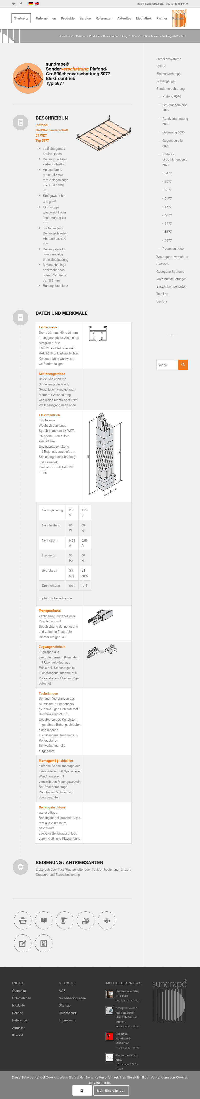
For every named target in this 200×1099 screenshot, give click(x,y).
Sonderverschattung (170, 88)
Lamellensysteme (168, 58)
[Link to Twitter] (13, 3)
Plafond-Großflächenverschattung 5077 (175, 159)
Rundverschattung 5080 (175, 121)
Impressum (67, 1020)
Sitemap (64, 1005)
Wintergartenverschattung (172, 256)
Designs (162, 301)
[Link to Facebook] (21, 3)
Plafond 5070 (171, 96)
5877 (168, 231)
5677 (168, 215)
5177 (168, 173)
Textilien (162, 293)
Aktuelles (18, 1027)
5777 (168, 223)
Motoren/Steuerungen (171, 278)
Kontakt (17, 1035)
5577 (168, 206)
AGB (62, 990)
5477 (168, 198)
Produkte (18, 1005)
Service (17, 1012)
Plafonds (162, 264)
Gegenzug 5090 (173, 132)
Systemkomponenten (171, 286)
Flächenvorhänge (168, 73)
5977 (168, 240)
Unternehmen (21, 998)
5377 (168, 189)
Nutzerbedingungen (72, 998)
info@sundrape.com (150, 3)
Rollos (160, 66)
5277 (168, 181)
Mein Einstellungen (111, 1090)
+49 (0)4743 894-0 (177, 3)
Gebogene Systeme (170, 271)
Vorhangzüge (165, 81)
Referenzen (20, 1020)
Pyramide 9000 (173, 248)
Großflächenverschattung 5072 (175, 107)
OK (82, 1090)
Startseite (19, 990)
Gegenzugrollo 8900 (172, 143)
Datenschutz (68, 1012)
